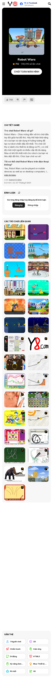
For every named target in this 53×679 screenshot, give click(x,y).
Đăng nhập (33, 205)
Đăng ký (19, 205)
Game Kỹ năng (15, 180)
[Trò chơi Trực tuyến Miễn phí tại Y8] (12, 4)
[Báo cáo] (24, 99)
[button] (10, 175)
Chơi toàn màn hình (26, 71)
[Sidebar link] (4, 4)
